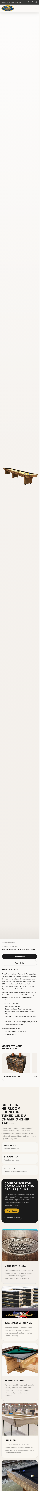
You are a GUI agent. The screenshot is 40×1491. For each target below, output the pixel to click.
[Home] (7, 8)
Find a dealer (19, 963)
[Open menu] (36, 8)
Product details (10, 970)
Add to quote (20, 956)
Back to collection (9, 942)
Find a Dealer (12, 1211)
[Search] (28, 2)
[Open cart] (36, 2)
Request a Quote (13, 1217)
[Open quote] (32, 2)
